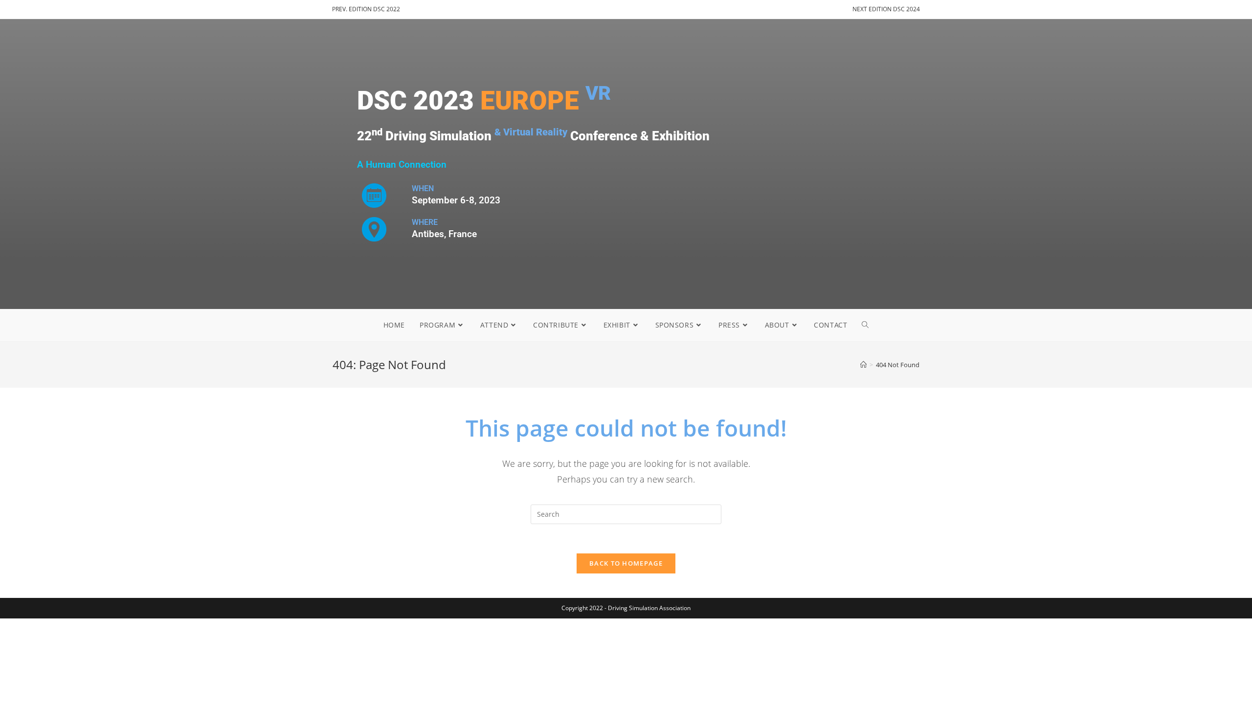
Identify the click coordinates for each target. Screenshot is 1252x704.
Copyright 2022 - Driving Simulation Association (626, 608)
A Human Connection (402, 164)
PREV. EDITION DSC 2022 (366, 9)
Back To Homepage (626, 563)
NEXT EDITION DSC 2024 (886, 9)
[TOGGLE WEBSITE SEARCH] (865, 325)
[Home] (863, 364)
